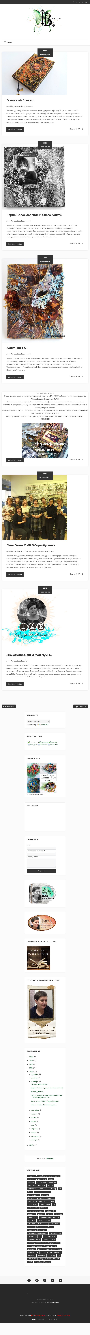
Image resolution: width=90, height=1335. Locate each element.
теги (58, 1243)
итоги (37, 1192)
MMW (30, 1262)
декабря (35, 1074)
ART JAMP (44, 1252)
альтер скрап (54, 1176)
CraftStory (51, 1255)
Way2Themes (40, 1315)
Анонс (30, 1179)
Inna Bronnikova (19, 106)
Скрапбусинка (55, 1233)
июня (34, 1121)
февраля (35, 1136)
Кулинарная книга (35, 1201)
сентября (35, 1110)
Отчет (40, 1220)
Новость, (41, 551)
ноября (34, 1078)
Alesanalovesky (53, 1302)
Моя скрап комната (35, 1211)
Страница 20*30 (34, 1240)
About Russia (56, 1249)
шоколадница (43, 1249)
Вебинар (41, 1185)
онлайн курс (33, 1217)
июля (34, 1117)
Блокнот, (29, 106)
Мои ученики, (33, 551)
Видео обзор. (43, 1189)
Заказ (30, 1192)
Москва (43, 1208)
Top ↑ (55, 1319)
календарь (45, 1192)
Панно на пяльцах (35, 1224)
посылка (31, 1227)
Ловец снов (49, 1201)
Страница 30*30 (49, 1240)
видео (50, 1185)
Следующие (8, 706)
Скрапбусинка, (49, 551)
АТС (44, 1179)
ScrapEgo (38, 1262)
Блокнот (31, 1182)
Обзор (49, 1214)
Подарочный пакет (51, 1224)
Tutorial (47, 1262)
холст (39, 1246)
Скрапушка (32, 1236)
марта (34, 1132)
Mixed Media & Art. (52, 1259)
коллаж (45, 1195)
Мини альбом (45, 1205)
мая (33, 1125)
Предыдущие (81, 706)
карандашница (33, 1195)
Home (34, 1319)
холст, (28, 221)
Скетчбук (42, 1230)
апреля (34, 1129)
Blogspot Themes (63, 1315)
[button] (8, 42)
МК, (27, 551)
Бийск (51, 1179)
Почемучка (41, 1227)
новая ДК (31, 1214)
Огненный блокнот (20, 100)
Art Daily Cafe (33, 1252)
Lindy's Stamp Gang (35, 1259)
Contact (41, 1319)
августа (34, 1114)
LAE (59, 1255)
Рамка (50, 1227)
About (48, 1319)
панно (47, 1220)
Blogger (50, 1158)
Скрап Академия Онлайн (37, 1233)
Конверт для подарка (36, 1198)
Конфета (50, 1198)
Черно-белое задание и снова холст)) (34, 215)
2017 (31, 1068)
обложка (58, 1214)
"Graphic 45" (32, 1176)
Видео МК (32, 1189)
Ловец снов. (33, 1205)
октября (35, 1082)
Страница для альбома (37, 1243)
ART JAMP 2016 (55, 1252)
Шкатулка (32, 1249)
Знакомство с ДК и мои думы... (29, 655)
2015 (31, 1145)
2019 (31, 1060)
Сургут (51, 1243)
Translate (44, 725)
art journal (31, 1255)
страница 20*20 (50, 1236)
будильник (32, 1185)
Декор (53, 1189)
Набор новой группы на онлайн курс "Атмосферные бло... (46, 1096)
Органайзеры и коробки (49, 1217)
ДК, (27, 661)
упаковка (31, 1246)
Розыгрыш (32, 1230)
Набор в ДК (50, 1211)
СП (40, 1236)
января (34, 1140)
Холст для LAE (16, 348)
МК (54, 1205)
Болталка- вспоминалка (46, 1182)
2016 (31, 1072)
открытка (31, 1220)
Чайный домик (50, 1246)
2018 (31, 1064)
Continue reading (15, 129)
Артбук (38, 1179)
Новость (41, 1214)
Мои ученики (33, 1208)
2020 (31, 1057)
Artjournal (41, 1255)
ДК (60, 1189)
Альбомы (43, 1176)
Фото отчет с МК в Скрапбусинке (30, 545)
